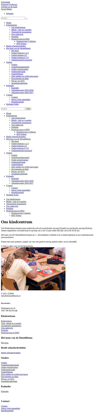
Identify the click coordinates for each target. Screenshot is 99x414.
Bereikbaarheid (17, 192)
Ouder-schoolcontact (19, 160)
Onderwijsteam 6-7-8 (20, 148)
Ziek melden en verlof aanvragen (24, 167)
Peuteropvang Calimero (26, 132)
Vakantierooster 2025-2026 (22, 181)
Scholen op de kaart (9, 7)
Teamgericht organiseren (21, 123)
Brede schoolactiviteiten (16, 137)
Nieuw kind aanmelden (20, 190)
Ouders (9, 153)
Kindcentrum (11, 116)
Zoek (28, 109)
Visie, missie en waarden (11, 323)
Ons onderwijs (17, 125)
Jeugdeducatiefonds (19, 174)
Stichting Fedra (12, 195)
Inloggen (9, 13)
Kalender (10, 176)
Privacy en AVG (18, 171)
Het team (15, 141)
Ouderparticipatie (18, 162)
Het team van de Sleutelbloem (18, 139)
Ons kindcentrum (18, 118)
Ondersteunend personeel (21, 151)
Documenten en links (20, 169)
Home (8, 113)
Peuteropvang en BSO (20, 130)
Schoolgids (5, 2)
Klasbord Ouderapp (9, 4)
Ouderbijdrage (17, 164)
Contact (9, 185)
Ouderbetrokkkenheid (20, 157)
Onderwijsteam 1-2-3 (20, 144)
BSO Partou (21, 134)
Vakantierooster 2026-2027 (22, 183)
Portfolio (14, 127)
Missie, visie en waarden (21, 120)
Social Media (6, 9)
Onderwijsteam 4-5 (19, 146)
